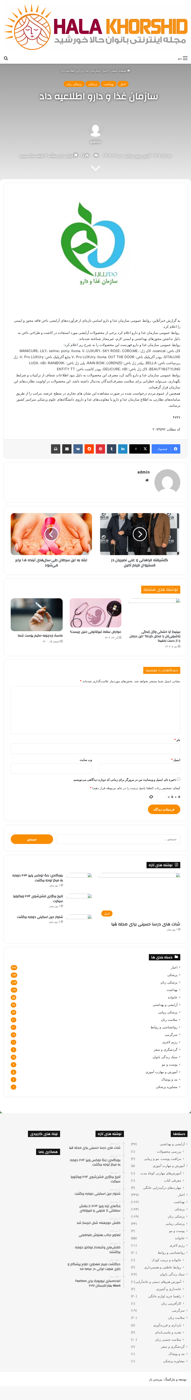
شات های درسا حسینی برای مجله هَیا (145, 924)
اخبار (105, 71)
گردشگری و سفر (165, 1049)
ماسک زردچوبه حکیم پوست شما (40, 636)
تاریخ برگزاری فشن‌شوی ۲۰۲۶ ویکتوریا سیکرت (38, 898)
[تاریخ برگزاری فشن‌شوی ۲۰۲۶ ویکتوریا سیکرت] (79, 902)
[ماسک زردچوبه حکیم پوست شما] (37, 614)
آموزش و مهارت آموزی (161, 1072)
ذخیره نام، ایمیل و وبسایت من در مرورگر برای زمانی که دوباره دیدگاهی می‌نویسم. (124, 779)
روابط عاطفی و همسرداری (162, 1267)
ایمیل (175, 760)
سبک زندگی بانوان (165, 1057)
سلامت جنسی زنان (168, 1339)
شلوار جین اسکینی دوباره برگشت (40, 917)
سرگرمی (171, 1034)
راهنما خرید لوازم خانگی (164, 1296)
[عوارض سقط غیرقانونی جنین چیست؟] (96, 613)
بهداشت (108, 84)
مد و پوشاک (169, 1079)
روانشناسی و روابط (163, 1027)
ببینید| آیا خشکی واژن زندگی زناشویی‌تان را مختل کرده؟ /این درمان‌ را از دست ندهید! (155, 636)
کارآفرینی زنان (171, 1303)
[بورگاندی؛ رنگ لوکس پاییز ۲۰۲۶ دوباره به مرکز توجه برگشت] (79, 881)
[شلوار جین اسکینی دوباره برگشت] (79, 923)
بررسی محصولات (169, 1151)
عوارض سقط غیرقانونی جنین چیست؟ (95, 632)
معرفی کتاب (172, 1180)
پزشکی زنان (74, 84)
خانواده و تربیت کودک (166, 1260)
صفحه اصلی (119, 71)
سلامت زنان (169, 1020)
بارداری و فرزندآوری (167, 1325)
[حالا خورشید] (95, 26)
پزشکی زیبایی (167, 1012)
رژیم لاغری (169, 1042)
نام (177, 740)
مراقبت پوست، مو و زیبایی (162, 1159)
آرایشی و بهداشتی (165, 1005)
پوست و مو (169, 1064)
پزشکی (92, 84)
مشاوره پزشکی (166, 1087)
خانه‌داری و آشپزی (168, 1289)
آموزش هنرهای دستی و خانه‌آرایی (158, 1282)
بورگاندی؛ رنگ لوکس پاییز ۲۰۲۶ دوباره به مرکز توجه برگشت (37, 878)
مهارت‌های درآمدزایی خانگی (162, 1188)
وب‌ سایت (86, 760)
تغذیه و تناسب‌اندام (168, 1332)
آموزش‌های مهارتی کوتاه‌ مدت (160, 1173)
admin (95, 142)
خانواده (172, 997)
